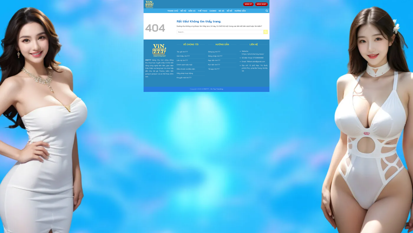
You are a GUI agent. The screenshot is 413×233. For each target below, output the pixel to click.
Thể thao (202, 11)
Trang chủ (172, 11)
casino (213, 11)
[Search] (267, 10)
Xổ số (229, 11)
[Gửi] (266, 32)
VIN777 (148, 60)
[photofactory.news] (159, 4)
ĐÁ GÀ (221, 11)
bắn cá (192, 11)
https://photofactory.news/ (253, 54)
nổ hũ (183, 11)
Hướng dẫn (240, 11)
